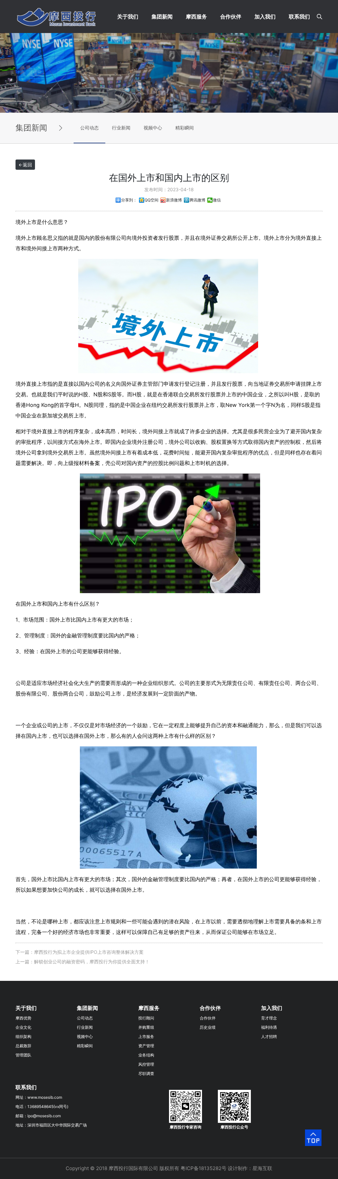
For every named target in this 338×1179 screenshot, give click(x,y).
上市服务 (146, 1036)
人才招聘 (269, 1036)
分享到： (129, 199)
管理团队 (23, 1055)
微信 (217, 199)
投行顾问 (146, 1018)
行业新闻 (121, 127)
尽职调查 (146, 1073)
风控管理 (146, 1064)
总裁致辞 (23, 1045)
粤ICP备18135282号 (203, 1168)
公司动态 (89, 127)
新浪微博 (174, 199)
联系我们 (299, 16)
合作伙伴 (230, 16)
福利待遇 (269, 1027)
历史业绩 (208, 1027)
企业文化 (23, 1027)
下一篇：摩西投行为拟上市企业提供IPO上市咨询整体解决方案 (80, 952)
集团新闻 (162, 16)
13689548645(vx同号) (47, 1106)
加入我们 (265, 16)
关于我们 (127, 16)
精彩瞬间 (184, 127)
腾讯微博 (197, 199)
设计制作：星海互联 (250, 1168)
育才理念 (269, 1018)
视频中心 (153, 127)
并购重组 (146, 1027)
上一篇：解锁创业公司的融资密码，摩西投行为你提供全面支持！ (83, 961)
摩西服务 (196, 16)
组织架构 (23, 1036)
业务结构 (146, 1055)
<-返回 (25, 164)
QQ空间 (151, 199)
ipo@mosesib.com (44, 1115)
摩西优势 (23, 1018)
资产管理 (146, 1045)
